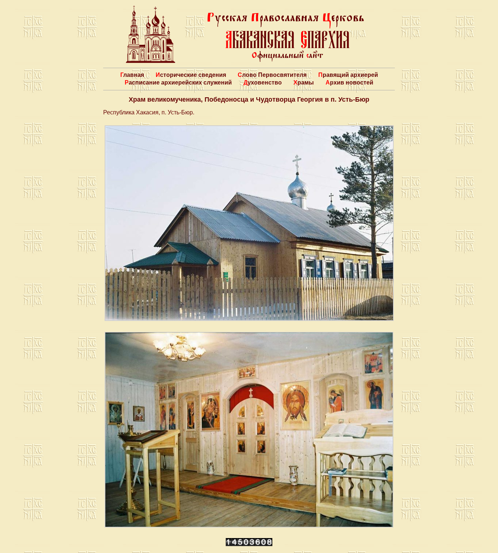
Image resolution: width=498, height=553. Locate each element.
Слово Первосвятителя (272, 75)
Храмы (303, 82)
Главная (132, 75)
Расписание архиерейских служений (178, 82)
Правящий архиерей (348, 75)
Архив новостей (349, 82)
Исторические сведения (191, 75)
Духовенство (263, 82)
